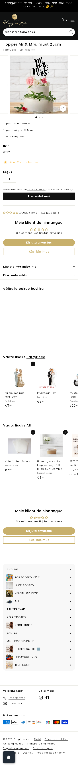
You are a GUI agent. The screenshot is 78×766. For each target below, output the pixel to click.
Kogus (7, 172)
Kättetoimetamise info (20, 266)
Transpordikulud (36, 189)
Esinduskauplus (43, 748)
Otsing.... (28, 752)
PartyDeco (10, 50)
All (28, 425)
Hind (6, 146)
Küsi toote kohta (15, 275)
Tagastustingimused (16, 748)
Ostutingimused (13, 743)
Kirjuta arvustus (39, 242)
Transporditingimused (41, 743)
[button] (10, 212)
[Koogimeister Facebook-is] (47, 697)
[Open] (9, 757)
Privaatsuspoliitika (56, 739)
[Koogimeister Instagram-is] (41, 697)
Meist (37, 739)
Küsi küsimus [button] (39, 251)
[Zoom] (62, 108)
